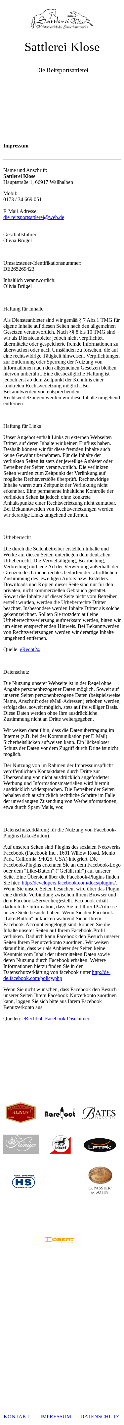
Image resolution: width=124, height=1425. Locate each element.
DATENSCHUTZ (99, 1416)
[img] (62, 16)
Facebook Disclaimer (67, 1018)
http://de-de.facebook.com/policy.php (56, 975)
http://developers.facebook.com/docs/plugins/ (69, 882)
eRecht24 (30, 649)
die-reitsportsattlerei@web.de (33, 217)
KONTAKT (17, 1416)
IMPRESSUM (55, 1416)
